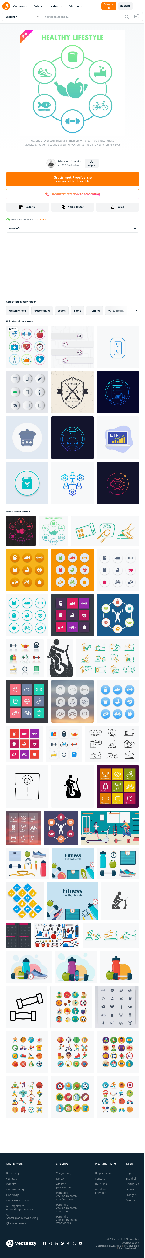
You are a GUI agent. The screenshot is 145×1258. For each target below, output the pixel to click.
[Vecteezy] (6, 6)
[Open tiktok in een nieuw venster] (68, 1243)
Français (128, 1195)
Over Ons (101, 1184)
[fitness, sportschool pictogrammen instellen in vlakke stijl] (64, 744)
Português (129, 1184)
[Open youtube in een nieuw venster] (80, 1243)
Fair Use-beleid (124, 1248)
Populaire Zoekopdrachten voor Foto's (66, 1208)
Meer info (14, 228)
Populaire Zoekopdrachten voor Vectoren (66, 1196)
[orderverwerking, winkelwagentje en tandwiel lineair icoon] (118, 483)
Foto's (38, 6)
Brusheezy (12, 1173)
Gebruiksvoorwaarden (105, 1245)
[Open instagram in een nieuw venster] (50, 1243)
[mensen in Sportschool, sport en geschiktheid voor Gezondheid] (110, 828)
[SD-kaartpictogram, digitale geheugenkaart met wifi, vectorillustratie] (27, 483)
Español (128, 1178)
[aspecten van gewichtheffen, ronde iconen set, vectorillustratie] (61, 828)
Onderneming (15, 1189)
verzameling (116, 310)
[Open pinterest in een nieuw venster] (62, 1243)
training (94, 310)
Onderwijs (12, 1195)
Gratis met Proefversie (72, 179)
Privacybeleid (128, 1245)
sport (77, 310)
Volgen (92, 165)
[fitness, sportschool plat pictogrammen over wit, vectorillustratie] (25, 658)
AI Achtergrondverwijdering (22, 1216)
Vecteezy (11, 1178)
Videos (55, 6)
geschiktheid (17, 310)
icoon (62, 310)
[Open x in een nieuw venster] (74, 1243)
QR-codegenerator (17, 1223)
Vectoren (19, 6)
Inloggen (125, 6)
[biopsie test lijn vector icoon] (118, 392)
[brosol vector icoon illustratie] (120, 901)
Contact (100, 1178)
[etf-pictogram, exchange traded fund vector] (118, 437)
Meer (126, 1200)
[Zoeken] (126, 16)
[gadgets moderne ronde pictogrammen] (27, 392)
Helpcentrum (103, 1173)
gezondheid (42, 310)
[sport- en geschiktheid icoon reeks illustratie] (71, 1007)
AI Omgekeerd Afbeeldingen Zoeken (19, 1207)
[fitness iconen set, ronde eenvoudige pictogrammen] (27, 615)
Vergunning (63, 1173)
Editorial (74, 6)
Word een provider (101, 1191)
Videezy (11, 1184)
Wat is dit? (40, 219)
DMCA (60, 1178)
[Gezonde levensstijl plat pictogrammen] (27, 347)
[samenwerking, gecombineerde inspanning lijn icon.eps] (72, 483)
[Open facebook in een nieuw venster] (44, 1243)
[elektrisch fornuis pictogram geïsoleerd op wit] (27, 437)
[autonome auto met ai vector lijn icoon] (72, 437)
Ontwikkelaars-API (17, 1200)
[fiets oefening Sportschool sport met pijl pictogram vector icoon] (72, 786)
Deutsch (128, 1189)
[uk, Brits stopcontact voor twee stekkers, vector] (118, 347)
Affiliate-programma (63, 1185)
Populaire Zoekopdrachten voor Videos (66, 1220)
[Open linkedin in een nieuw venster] (56, 1243)
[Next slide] (130, 310)
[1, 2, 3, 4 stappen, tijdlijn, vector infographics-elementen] (72, 347)
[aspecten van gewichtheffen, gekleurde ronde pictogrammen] (118, 615)
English (128, 1173)
